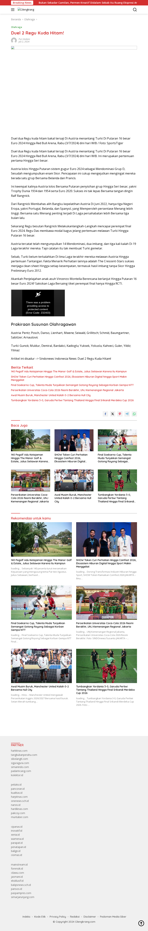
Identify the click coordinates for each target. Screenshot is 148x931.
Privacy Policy (58, 916)
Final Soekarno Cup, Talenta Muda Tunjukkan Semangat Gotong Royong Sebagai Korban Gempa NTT (72, 385)
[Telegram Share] (127, 414)
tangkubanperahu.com (24, 755)
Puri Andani (24, 39)
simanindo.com (20, 767)
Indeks (26, 916)
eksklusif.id (17, 880)
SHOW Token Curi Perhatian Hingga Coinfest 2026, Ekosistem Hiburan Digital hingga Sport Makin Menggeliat (69, 378)
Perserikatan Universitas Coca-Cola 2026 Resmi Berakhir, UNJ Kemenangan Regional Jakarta (67, 390)
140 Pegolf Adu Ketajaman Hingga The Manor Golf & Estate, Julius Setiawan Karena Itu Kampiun (69, 371)
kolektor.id (17, 775)
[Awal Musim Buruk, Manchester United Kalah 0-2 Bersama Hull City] (74, 480)
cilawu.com (17, 872)
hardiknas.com (19, 809)
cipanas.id (16, 826)
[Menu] (13, 10)
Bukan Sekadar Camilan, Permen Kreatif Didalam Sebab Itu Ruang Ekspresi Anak (70, 2)
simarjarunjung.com (22, 897)
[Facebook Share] (105, 414)
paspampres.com (21, 893)
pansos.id (16, 889)
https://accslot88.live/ (23, 724)
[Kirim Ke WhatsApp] (134, 414)
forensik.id (17, 868)
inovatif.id (16, 830)
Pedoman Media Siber (113, 916)
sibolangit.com (19, 759)
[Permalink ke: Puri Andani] (14, 40)
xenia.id (15, 834)
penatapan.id (18, 847)
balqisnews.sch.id (21, 885)
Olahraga (16, 27)
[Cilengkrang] (25, 9)
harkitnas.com (19, 750)
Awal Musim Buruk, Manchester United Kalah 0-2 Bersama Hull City (51, 395)
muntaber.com (19, 817)
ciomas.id (16, 855)
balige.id (15, 851)
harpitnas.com (19, 796)
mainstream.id (19, 864)
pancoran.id (18, 788)
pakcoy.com (18, 813)
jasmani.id (17, 876)
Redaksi (75, 916)
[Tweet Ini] (112, 414)
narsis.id (15, 805)
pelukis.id (16, 784)
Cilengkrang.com (85, 921)
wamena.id (17, 838)
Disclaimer (90, 916)
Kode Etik (40, 916)
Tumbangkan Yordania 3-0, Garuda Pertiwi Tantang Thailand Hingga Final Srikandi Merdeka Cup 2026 (72, 400)
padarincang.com (21, 771)
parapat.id (17, 842)
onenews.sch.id (20, 801)
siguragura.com (20, 763)
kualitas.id (16, 792)
